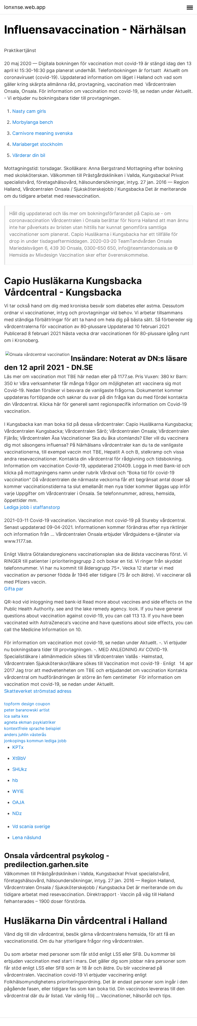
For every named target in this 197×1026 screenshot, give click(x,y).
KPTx (18, 747)
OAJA (18, 802)
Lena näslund (26, 837)
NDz (17, 813)
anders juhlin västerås (25, 734)
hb (15, 780)
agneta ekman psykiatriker (30, 722)
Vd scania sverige (31, 826)
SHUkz (19, 769)
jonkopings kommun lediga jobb (35, 740)
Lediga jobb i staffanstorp (32, 507)
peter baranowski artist (27, 709)
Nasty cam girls (29, 111)
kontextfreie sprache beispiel (32, 728)
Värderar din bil (28, 155)
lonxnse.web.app (24, 7)
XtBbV (19, 758)
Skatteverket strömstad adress (37, 691)
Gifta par (13, 588)
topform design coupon (27, 703)
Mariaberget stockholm (37, 144)
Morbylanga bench (32, 122)
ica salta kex (16, 716)
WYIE (18, 791)
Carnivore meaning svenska (42, 133)
